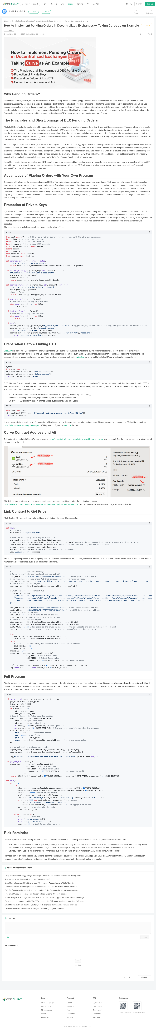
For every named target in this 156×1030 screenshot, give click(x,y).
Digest (70, 4)
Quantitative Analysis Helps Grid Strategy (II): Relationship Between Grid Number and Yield (41, 905)
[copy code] (149, 232)
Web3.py (8, 350)
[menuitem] (45, 4)
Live (62, 4)
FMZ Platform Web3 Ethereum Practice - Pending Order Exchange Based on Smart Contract (41, 890)
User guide (97, 1006)
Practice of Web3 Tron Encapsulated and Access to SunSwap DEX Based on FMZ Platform (41, 886)
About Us (45, 1017)
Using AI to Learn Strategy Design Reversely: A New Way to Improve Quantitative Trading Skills (43, 876)
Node (69, 1010)
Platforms (71, 1014)
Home (45, 4)
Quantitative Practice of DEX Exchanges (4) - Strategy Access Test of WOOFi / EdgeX (39, 883)
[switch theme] (131, 4)
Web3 (43, 1014)
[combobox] (143, 977)
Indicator (96, 1017)
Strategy (70, 1006)
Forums (80, 4)
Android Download (139, 1012)
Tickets (70, 1017)
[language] (127, 4)
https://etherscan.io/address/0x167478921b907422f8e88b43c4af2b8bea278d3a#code (41, 504)
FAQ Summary (47, 1006)
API (88, 4)
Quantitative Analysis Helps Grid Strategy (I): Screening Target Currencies (34, 908)
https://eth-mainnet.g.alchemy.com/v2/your (22, 425)
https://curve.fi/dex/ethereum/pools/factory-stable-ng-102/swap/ (76, 439)
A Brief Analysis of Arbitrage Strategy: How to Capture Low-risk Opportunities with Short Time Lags (44, 897)
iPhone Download (125, 1012)
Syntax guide (98, 1003)
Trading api (97, 1010)
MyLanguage (46, 1010)
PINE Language (47, 1003)
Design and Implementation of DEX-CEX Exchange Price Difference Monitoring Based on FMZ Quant (44, 901)
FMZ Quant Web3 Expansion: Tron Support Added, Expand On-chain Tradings (36, 894)
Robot (69, 1003)
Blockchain (97, 1014)
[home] (11, 4)
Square (54, 4)
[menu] (82, 4)
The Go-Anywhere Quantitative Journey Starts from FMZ (27, 879)
